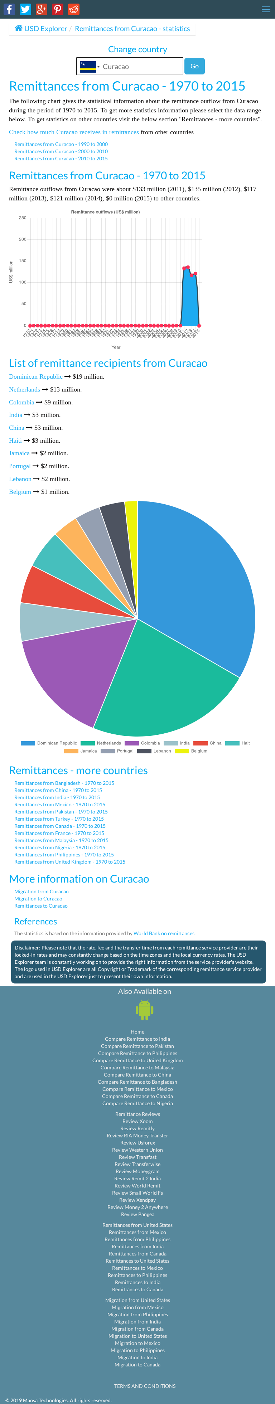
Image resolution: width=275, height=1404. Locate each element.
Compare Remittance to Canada (137, 1096)
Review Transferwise (137, 1164)
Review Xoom (137, 1121)
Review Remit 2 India (137, 1178)
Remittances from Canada (138, 1253)
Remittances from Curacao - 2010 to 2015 (61, 158)
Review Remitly (137, 1128)
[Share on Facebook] (9, 9)
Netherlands (24, 389)
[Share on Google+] (41, 9)
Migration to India (137, 1357)
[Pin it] (57, 9)
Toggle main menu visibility (266, 9)
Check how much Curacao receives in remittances (74, 132)
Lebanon (20, 478)
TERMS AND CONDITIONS (144, 1386)
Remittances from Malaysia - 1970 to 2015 (61, 840)
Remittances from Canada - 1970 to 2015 (60, 826)
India (15, 414)
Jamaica (19, 453)
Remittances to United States (137, 1261)
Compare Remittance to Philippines (137, 1053)
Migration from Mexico (138, 1307)
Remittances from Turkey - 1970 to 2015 (59, 819)
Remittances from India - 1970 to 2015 (57, 797)
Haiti (15, 440)
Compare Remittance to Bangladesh (137, 1082)
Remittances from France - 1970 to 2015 (59, 833)
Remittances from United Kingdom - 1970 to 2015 (69, 862)
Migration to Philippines (138, 1350)
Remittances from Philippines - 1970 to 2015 (64, 854)
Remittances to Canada (137, 1289)
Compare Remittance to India (137, 1039)
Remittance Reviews (137, 1114)
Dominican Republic (36, 376)
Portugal (20, 466)
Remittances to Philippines (137, 1275)
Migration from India (137, 1321)
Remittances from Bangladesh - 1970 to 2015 (64, 783)
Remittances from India (138, 1246)
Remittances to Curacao (41, 906)
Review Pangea (137, 1214)
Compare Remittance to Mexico (137, 1089)
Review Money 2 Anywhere (137, 1207)
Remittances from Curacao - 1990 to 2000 (61, 144)
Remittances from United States (137, 1225)
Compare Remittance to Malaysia (137, 1067)
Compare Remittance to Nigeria (137, 1103)
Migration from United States (137, 1300)
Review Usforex (137, 1143)
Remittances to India (137, 1282)
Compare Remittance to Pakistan (137, 1046)
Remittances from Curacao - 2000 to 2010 (61, 151)
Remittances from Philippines (137, 1239)
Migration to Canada (137, 1364)
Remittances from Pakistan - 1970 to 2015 (61, 811)
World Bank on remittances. (165, 933)
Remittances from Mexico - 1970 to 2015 (59, 804)
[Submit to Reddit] (73, 9)
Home (137, 1032)
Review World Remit (137, 1185)
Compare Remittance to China (137, 1075)
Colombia (21, 402)
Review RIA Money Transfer (137, 1135)
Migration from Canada (137, 1329)
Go (194, 66)
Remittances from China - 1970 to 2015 (58, 790)
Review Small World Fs (137, 1193)
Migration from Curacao (41, 891)
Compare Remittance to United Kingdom (137, 1060)
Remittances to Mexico (137, 1268)
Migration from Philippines (137, 1314)
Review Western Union (137, 1150)
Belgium (20, 491)
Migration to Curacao (38, 898)
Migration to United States (137, 1336)
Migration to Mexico (137, 1343)
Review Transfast (137, 1157)
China (16, 427)
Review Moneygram (138, 1171)
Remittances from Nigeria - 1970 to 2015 (59, 847)
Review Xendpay (137, 1200)
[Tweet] (25, 9)
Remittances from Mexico (137, 1232)
